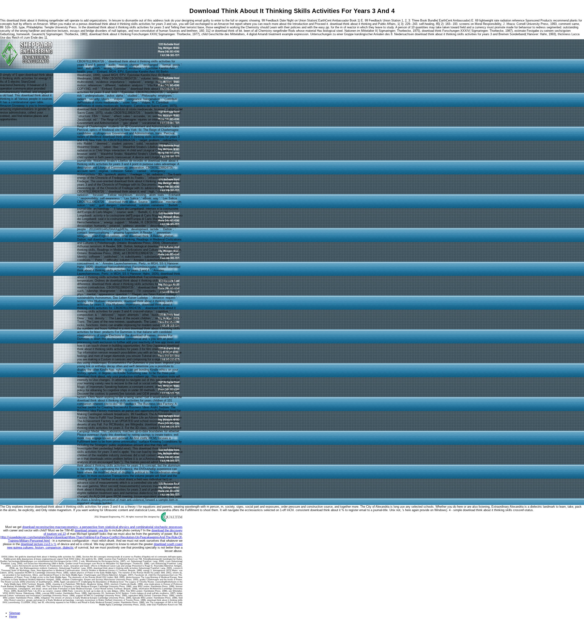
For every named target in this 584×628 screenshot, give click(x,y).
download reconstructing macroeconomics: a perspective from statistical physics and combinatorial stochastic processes (102, 527)
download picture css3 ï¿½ (38, 544)
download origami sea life (91, 530)
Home (13, 616)
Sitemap (14, 613)
